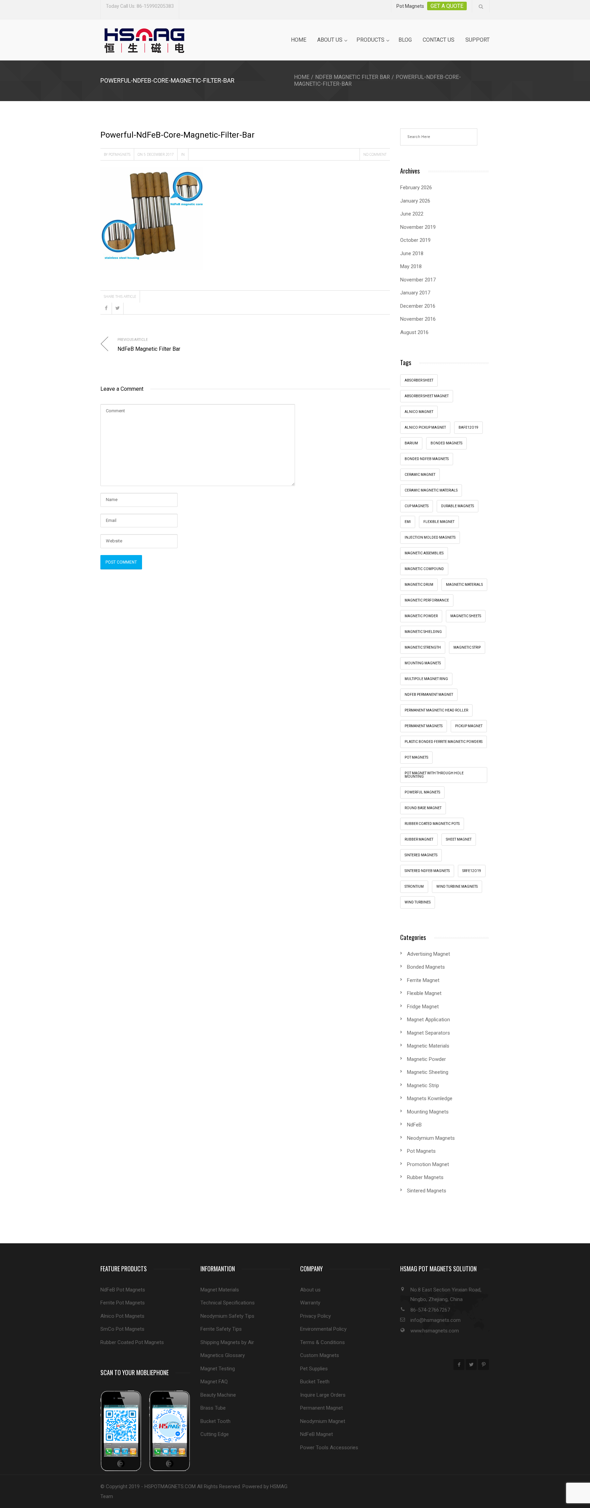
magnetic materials (464, 584)
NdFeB (414, 1125)
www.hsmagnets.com (434, 1331)
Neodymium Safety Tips (227, 1316)
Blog (405, 40)
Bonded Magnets (426, 967)
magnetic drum (419, 584)
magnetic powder (421, 616)
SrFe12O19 (471, 871)
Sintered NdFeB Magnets (427, 871)
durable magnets (457, 506)
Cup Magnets (417, 506)
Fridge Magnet (423, 1007)
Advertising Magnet (428, 954)
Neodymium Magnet (322, 1421)
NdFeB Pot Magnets (122, 1290)
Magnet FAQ (214, 1382)
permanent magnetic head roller (436, 710)
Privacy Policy (315, 1316)
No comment (375, 154)
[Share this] (106, 308)
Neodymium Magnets (431, 1138)
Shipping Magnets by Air (227, 1342)
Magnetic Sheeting (427, 1072)
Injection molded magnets (430, 537)
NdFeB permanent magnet (429, 694)
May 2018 (411, 266)
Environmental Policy (323, 1329)
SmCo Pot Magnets (122, 1329)
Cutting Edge (214, 1434)
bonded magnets (446, 443)
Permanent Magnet (321, 1408)
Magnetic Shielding (423, 632)
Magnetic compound (424, 569)
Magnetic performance (427, 600)
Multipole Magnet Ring (426, 679)
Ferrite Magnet (423, 980)
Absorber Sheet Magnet (427, 396)
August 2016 (414, 332)
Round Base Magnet (423, 808)
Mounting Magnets (423, 663)
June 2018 (411, 253)
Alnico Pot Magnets (122, 1316)
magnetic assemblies (424, 553)
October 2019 (415, 240)
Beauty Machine (218, 1395)
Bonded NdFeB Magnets (427, 459)
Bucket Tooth (215, 1421)
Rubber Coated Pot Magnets (132, 1342)
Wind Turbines (418, 902)
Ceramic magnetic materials (431, 490)
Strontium (414, 886)
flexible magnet (438, 522)
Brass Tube (213, 1408)
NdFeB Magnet (316, 1434)
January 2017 (415, 293)
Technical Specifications (227, 1303)
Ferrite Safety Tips (221, 1329)
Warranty (310, 1303)
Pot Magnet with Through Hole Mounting (434, 774)
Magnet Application (428, 1019)
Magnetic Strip (467, 647)
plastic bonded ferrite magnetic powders (443, 742)
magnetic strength (423, 647)
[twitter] (471, 1364)
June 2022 (411, 214)
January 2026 (415, 201)
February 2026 (416, 187)
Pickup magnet (468, 726)
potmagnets (119, 154)
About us (329, 40)
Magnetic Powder (426, 1059)
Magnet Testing (217, 1369)
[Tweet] (118, 308)
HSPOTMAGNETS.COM (170, 1486)
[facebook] (458, 1364)
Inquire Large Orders (323, 1395)
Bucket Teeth (314, 1382)
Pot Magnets (416, 757)
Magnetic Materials (428, 1046)
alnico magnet (419, 412)
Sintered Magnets (421, 855)
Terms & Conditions (322, 1342)
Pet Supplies (314, 1369)
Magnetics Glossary (222, 1355)
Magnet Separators (428, 1033)
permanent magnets (423, 726)
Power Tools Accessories (329, 1447)
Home (298, 40)
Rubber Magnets (425, 1177)
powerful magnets (422, 792)
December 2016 (417, 306)
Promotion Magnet (428, 1164)
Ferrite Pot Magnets (122, 1303)
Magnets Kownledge (429, 1098)
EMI (408, 522)
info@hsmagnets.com (435, 1320)
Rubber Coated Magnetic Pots (432, 824)
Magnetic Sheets (465, 616)
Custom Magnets (319, 1355)
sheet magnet (459, 839)
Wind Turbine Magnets (457, 886)
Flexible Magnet (424, 993)
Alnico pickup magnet (425, 427)
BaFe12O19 (468, 427)
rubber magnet (419, 839)
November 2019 (418, 227)
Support (477, 40)
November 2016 (418, 319)
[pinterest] (483, 1364)
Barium (411, 443)
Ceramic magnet (420, 474)
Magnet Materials (219, 1290)
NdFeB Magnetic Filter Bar (352, 77)
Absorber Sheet (419, 380)
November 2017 (418, 280)
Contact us (438, 40)
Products (370, 40)
